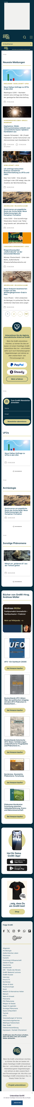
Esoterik (6, 958)
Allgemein (6, 948)
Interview (6, 977)
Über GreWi (7, 1025)
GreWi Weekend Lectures (12, 972)
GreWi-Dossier (8, 975)
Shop (17, 912)
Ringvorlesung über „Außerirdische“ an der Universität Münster (13, 252)
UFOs (27, 83)
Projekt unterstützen (17, 1085)
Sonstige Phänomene (10, 1008)
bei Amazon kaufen (15, 668)
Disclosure (8, 83)
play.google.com (17, 868)
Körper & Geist (8, 984)
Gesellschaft (18, 83)
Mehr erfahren (17, 379)
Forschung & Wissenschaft (14, 246)
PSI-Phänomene (8, 1001)
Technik (5, 1013)
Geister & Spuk (8, 963)
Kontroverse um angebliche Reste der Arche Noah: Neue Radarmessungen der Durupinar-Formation (15, 212)
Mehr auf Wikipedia (12, 620)
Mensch (5, 994)
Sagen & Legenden (9, 1006)
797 (26, 314)
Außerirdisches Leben (12, 120)
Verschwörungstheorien (11, 1020)
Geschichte (7, 965)
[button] (15, 471)
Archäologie (9, 206)
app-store (17, 861)
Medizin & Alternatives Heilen (13, 991)
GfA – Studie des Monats (11, 970)
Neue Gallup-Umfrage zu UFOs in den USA (16, 88)
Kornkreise (6, 982)
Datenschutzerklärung (11, 1028)
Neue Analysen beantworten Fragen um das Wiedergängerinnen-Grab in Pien (15, 291)
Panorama (6, 999)
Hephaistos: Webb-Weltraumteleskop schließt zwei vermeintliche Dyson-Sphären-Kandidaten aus (17, 129)
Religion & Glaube (21, 206)
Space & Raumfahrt (10, 1011)
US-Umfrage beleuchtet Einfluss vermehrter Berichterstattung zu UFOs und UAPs (16, 171)
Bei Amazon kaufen (15, 817)
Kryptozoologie (8, 987)
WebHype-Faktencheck (11, 1023)
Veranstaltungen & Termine (12, 1018)
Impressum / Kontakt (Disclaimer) (15, 1030)
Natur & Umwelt (8, 996)
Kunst (5, 989)
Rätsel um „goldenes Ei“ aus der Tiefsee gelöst (16, 564)
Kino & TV (6, 979)
